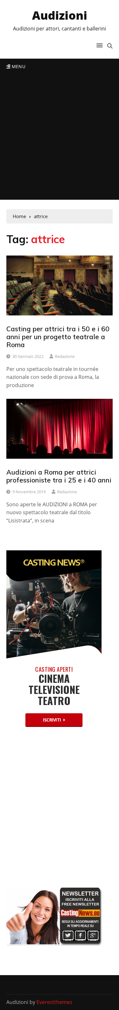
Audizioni (59, 15)
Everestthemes (54, 1002)
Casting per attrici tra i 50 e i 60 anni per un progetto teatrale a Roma (57, 337)
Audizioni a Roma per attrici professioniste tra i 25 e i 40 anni (58, 476)
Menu (17, 66)
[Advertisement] (59, 137)
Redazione (65, 356)
